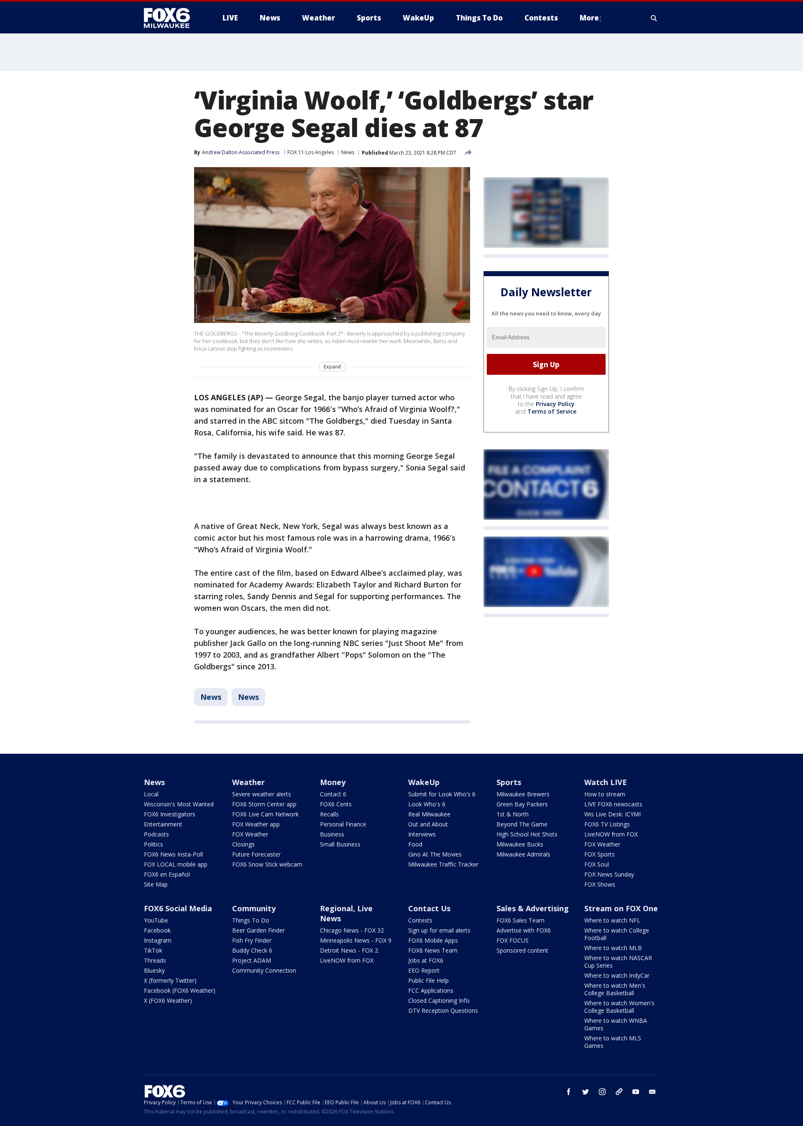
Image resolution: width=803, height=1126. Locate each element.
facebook (568, 1091)
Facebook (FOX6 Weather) (179, 990)
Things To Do (250, 920)
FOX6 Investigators (169, 814)
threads (619, 1091)
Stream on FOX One (621, 908)
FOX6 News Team (433, 950)
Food (415, 844)
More (589, 18)
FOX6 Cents (336, 804)
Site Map (156, 884)
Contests (420, 920)
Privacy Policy (555, 404)
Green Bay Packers (522, 804)
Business (332, 834)
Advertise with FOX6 (523, 930)
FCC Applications (430, 990)
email (652, 1091)
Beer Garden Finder (258, 930)
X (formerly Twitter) (170, 980)
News (347, 152)
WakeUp (424, 782)
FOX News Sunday (609, 874)
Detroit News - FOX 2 (349, 950)
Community (254, 908)
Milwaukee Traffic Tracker (443, 864)
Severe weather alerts (261, 794)
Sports (508, 782)
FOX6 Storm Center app (264, 804)
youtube (635, 1091)
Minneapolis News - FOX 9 (355, 940)
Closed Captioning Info (439, 1000)
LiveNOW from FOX (611, 834)
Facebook (157, 930)
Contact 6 (333, 794)
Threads (155, 960)
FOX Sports (599, 854)
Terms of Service (551, 411)
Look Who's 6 (426, 804)
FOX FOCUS (512, 940)
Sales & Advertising (532, 908)
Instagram (157, 940)
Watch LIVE (605, 782)
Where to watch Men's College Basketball (614, 989)
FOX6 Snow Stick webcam (267, 864)
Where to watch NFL (612, 920)
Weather (248, 782)
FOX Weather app (256, 824)
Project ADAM (251, 960)
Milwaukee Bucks (519, 844)
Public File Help (428, 980)
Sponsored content (522, 950)
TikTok (153, 950)
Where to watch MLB (613, 948)
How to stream (604, 794)
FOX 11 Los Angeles (310, 152)
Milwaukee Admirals (523, 854)
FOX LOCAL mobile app (175, 864)
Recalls (329, 814)
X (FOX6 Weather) (168, 1000)
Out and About (428, 824)
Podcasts (156, 834)
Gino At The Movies (435, 854)
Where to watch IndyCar (617, 975)
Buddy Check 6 (252, 950)
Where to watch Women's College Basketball (619, 1006)
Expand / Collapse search (654, 18)
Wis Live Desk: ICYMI (612, 814)
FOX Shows (599, 884)
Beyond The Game (521, 824)
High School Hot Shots (526, 834)
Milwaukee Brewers (523, 794)
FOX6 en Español (167, 874)
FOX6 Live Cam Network (265, 814)
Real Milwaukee (429, 814)
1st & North (512, 814)
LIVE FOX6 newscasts (613, 804)
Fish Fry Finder (251, 940)
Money (332, 782)
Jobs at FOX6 (425, 960)
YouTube (156, 920)
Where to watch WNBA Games (615, 1024)
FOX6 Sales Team (520, 920)
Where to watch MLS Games (612, 1042)
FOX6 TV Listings (607, 824)
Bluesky (154, 970)
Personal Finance (343, 824)
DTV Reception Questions (443, 1010)
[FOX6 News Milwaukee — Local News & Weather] (171, 18)
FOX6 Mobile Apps (433, 940)
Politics (153, 844)
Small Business (340, 844)
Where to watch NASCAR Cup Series (618, 961)
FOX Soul (596, 864)
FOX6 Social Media (178, 908)
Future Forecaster (256, 854)
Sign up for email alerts (439, 930)
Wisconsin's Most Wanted (179, 804)
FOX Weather (250, 834)
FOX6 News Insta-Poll (173, 854)
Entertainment (163, 824)
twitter (585, 1091)
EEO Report (424, 970)
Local (151, 794)
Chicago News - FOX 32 (352, 930)
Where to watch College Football (616, 934)
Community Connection (264, 970)
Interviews (422, 834)
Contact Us (429, 908)
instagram (602, 1091)
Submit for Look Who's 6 (442, 794)
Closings (243, 844)
